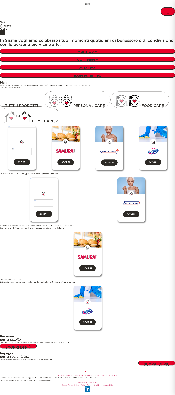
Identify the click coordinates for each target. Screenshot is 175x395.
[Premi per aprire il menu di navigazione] (168, 11)
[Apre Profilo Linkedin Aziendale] (87, 389)
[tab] (21, 104)
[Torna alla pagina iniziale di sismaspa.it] (87, 3)
